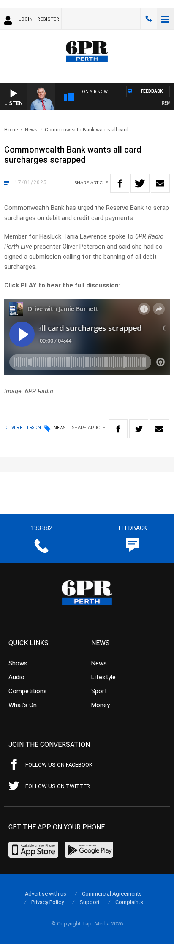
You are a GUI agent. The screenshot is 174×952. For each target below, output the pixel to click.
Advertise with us (45, 893)
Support (89, 902)
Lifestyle (103, 677)
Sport (99, 691)
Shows (17, 663)
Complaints (129, 902)
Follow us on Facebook (58, 765)
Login (26, 19)
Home (11, 130)
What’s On (22, 705)
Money (100, 705)
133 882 (149, 18)
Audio (16, 677)
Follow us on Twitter (57, 786)
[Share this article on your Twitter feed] (140, 183)
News (31, 130)
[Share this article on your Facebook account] (119, 183)
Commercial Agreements (112, 893)
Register (48, 19)
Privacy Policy (47, 902)
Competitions (27, 691)
